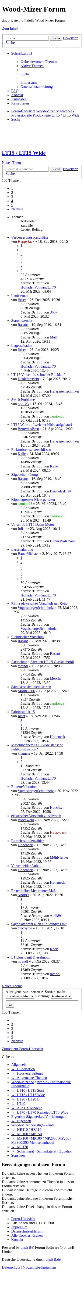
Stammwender (21, 321)
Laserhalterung (22, 549)
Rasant (23, 325)
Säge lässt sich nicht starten (31, 687)
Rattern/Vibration (24, 787)
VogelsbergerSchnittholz (36, 608)
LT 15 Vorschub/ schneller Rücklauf (38, 375)
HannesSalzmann (63, 541)
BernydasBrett (28, 429)
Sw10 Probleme (23, 400)
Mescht (55, 678)
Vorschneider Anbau (26, 866)
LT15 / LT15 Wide (24, 153)
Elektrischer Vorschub (27, 637)
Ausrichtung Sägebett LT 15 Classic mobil (42, 662)
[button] (17, 209)
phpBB (26, 1247)
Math (54, 337)
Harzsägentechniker (64, 391)
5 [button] (12, 205)
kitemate (24, 753)
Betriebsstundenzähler (27, 841)
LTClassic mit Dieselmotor (31, 957)
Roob (54, 949)
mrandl (23, 666)
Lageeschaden (21, 345)
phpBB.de (53, 1259)
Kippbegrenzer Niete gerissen (33, 499)
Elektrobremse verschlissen (31, 450)
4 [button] (12, 201)
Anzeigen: (14, 992)
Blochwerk (26, 820)
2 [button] (12, 192)
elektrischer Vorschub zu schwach (36, 816)
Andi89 (23, 895)
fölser (22, 300)
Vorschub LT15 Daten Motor (32, 524)
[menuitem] (39, 62)
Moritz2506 (26, 691)
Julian (22, 529)
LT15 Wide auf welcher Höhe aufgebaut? (41, 425)
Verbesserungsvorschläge (29, 237)
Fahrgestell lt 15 (23, 712)
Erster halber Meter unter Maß (33, 891)
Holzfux (56, 807)
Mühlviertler (59, 857)
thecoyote (25, 928)
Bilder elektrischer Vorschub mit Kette (39, 603)
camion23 (57, 416)
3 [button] (12, 197)
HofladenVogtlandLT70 (38, 287)
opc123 (23, 404)
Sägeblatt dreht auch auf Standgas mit (38, 924)
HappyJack (26, 241)
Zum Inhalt (10, 28)
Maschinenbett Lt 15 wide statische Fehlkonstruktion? (37, 747)
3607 (53, 312)
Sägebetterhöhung (24, 474)
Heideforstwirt (28, 379)
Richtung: (43, 996)
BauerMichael (28, 554)
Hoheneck (57, 737)
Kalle (22, 454)
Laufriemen (19, 296)
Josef (21, 716)
